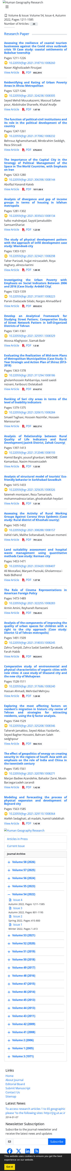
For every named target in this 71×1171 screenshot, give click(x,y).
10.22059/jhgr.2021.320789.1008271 (32, 773)
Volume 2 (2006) (23, 1040)
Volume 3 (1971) (23, 1056)
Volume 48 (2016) (23, 975)
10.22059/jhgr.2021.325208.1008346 (32, 726)
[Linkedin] (27, 1152)
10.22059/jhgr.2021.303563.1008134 (32, 216)
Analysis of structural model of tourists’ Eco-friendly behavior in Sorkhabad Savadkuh (35, 478)
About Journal (14, 1080)
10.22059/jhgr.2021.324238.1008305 (32, 96)
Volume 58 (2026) (23, 862)
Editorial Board (15, 1084)
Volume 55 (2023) (23, 886)
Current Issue (16, 846)
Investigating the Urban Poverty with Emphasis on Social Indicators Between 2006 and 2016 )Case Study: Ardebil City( (35, 283)
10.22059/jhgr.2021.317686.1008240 (32, 686)
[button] (35, 1160)
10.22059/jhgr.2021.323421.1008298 (32, 256)
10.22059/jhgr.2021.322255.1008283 (32, 603)
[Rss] (36, 1152)
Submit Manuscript (18, 1088)
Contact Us (13, 1092)
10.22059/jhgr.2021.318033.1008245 (32, 643)
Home (9, 1076)
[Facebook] (10, 1152)
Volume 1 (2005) (23, 1048)
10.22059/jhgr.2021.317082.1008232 (32, 136)
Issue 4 (17, 900)
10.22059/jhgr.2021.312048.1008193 (32, 452)
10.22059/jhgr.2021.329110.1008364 (32, 814)
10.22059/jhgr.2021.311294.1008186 (32, 375)
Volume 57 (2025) (23, 870)
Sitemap (11, 1096)
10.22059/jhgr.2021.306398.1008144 (32, 179)
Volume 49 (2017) (23, 967)
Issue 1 (17, 924)
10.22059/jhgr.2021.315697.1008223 (32, 296)
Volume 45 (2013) (23, 1000)
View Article (11, 72)
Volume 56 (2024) (23, 878)
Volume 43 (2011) (23, 1016)
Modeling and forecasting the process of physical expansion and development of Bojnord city (35, 800)
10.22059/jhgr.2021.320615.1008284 (32, 412)
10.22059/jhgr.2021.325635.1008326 (32, 490)
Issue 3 (17, 908)
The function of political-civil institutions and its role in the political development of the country (35, 122)
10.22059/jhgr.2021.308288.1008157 (32, 530)
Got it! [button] (9, 1167)
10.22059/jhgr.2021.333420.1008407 (32, 566)
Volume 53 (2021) (23, 935)
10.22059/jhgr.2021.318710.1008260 (32, 63)
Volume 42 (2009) (23, 1024)
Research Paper (16, 33)
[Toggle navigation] (34, 6)
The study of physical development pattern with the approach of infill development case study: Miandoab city (35, 243)
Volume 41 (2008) (23, 1032)
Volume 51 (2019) (23, 951)
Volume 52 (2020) (23, 943)
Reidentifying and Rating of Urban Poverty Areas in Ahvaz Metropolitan (35, 84)
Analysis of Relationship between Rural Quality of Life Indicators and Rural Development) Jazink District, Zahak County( (35, 439)
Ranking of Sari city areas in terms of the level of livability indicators (35, 400)
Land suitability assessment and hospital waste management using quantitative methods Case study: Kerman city (35, 553)
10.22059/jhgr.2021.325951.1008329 (32, 336)
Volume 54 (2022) (23, 894)
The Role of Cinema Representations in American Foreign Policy (35, 591)
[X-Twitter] (18, 1152)
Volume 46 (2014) (23, 992)
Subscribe (56, 1142)
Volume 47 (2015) (23, 984)
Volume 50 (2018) (23, 959)
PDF (33, 72)
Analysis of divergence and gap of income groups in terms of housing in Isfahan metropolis (35, 202)
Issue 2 (17, 916)
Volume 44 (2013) (23, 1008)
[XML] (36, 19)
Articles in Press (17, 839)
